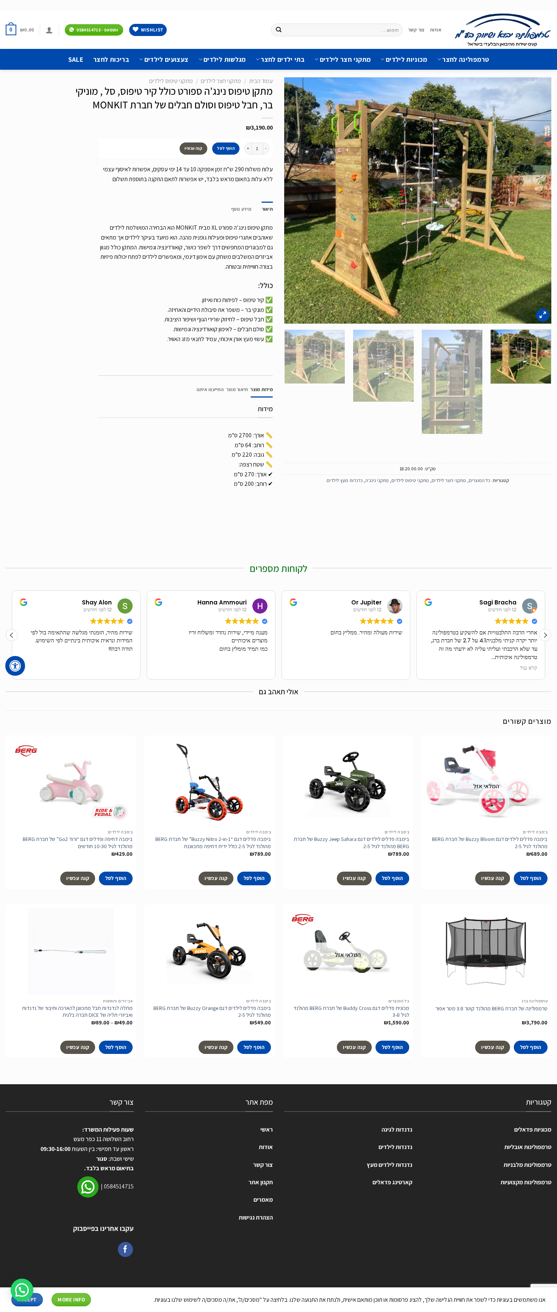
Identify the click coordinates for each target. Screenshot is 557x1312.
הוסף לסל (226, 148)
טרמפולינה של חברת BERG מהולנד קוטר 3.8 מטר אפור (491, 1008)
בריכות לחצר (111, 59)
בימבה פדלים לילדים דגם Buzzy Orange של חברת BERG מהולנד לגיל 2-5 (212, 1012)
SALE (75, 59)
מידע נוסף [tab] (241, 209)
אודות (435, 30)
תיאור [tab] (267, 209)
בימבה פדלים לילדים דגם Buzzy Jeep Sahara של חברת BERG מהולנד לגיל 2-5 (351, 843)
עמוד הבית (261, 81)
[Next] (293, 200)
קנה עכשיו (193, 148)
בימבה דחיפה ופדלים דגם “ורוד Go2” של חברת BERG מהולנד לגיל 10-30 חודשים (78, 843)
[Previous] (536, 200)
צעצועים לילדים (166, 59)
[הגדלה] (542, 315)
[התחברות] (49, 30)
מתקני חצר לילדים (345, 59)
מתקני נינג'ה (377, 480)
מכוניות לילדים (406, 59)
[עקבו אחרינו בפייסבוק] (125, 1249)
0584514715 (119, 1186)
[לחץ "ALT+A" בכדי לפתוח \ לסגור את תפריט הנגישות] (15, 666)
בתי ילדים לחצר (283, 59)
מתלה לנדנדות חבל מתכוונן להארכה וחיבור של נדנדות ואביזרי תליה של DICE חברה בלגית (77, 1012)
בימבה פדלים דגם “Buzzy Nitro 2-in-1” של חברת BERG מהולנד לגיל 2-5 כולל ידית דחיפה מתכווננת (213, 843)
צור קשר (416, 30)
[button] (545, 635)
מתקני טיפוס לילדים (410, 480)
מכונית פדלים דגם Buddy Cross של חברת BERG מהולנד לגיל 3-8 (351, 1012)
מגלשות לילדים (224, 59)
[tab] (261, 389)
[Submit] (278, 30)
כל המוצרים (479, 480)
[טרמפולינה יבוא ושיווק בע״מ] (502, 30)
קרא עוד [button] (529, 668)
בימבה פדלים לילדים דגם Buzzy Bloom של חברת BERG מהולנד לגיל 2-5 (490, 843)
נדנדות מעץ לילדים (345, 480)
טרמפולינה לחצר (465, 59)
